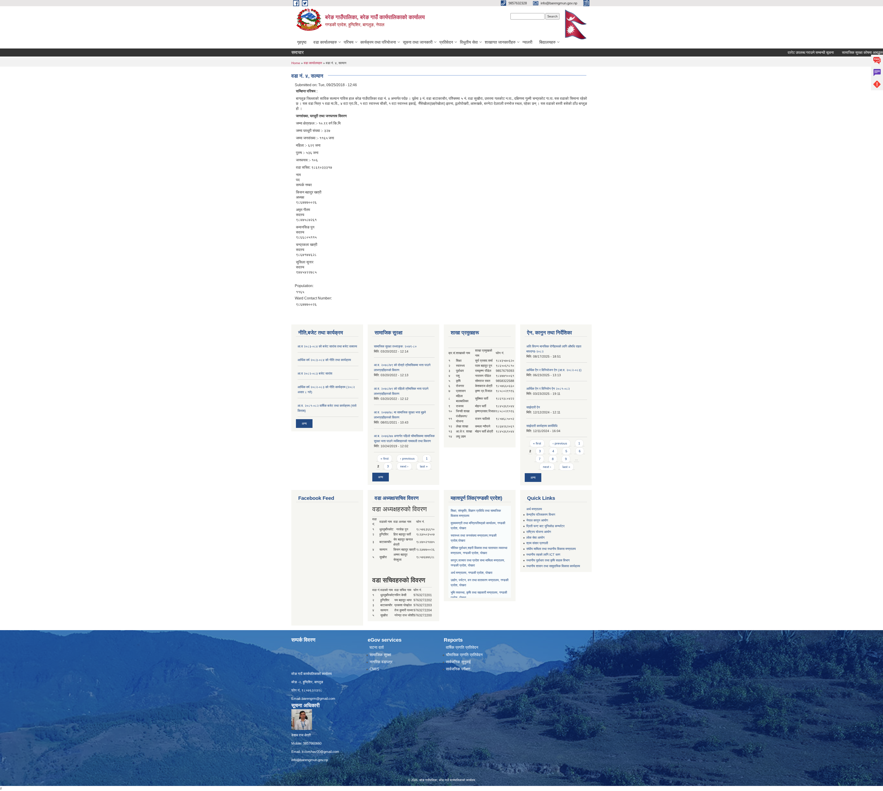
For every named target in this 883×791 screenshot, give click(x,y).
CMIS (374, 669)
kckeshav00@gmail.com (320, 752)
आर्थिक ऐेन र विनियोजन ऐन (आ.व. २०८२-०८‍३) (554, 370)
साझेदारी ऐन (533, 407)
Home (295, 63)
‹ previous (407, 458)
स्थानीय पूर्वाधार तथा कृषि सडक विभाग (548, 560)
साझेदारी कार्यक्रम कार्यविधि (541, 426)
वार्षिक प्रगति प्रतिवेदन (462, 647)
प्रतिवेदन (446, 42)
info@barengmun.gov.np (309, 760)
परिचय (348, 42)
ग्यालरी (527, 42)
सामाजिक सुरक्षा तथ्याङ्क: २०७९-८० (395, 346)
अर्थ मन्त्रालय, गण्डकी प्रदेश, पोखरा (471, 573)
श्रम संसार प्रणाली (537, 543)
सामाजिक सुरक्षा (380, 655)
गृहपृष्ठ (302, 42)
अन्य (304, 423)
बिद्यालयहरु (547, 42)
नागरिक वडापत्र (381, 662)
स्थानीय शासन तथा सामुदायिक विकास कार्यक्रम (553, 566)
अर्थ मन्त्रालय (534, 509)
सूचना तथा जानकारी (418, 42)
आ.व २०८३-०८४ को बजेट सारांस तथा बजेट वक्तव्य (327, 346)
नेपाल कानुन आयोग (537, 520)
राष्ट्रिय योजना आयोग (538, 532)
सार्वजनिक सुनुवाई (458, 662)
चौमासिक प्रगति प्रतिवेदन (464, 655)
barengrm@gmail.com (318, 698)
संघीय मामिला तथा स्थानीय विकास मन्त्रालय (551, 549)
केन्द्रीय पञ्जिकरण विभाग (540, 514)
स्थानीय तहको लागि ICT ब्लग (543, 554)
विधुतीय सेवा (469, 42)
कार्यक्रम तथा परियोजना (378, 42)
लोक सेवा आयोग (535, 537)
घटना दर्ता (377, 647)
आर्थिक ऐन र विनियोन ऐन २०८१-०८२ (548, 388)
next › (404, 466)
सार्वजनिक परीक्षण (458, 669)
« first (385, 458)
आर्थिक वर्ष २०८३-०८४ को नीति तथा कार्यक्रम (324, 360)
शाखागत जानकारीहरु (500, 42)
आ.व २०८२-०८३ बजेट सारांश (315, 373)
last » (424, 466)
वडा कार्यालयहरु (325, 42)
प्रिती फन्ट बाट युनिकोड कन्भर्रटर (545, 526)
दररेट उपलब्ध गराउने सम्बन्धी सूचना (774, 52)
